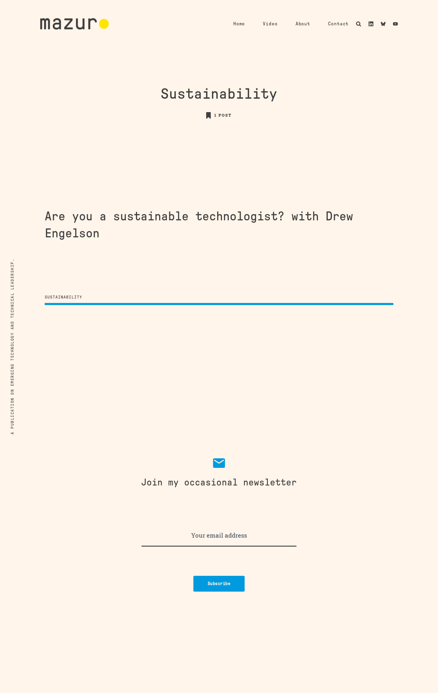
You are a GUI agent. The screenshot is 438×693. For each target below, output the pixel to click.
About (303, 23)
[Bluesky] (383, 23)
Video (270, 23)
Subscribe (219, 583)
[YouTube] (395, 23)
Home (239, 23)
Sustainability (63, 297)
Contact (338, 23)
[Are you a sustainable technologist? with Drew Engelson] (219, 250)
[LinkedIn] (371, 23)
